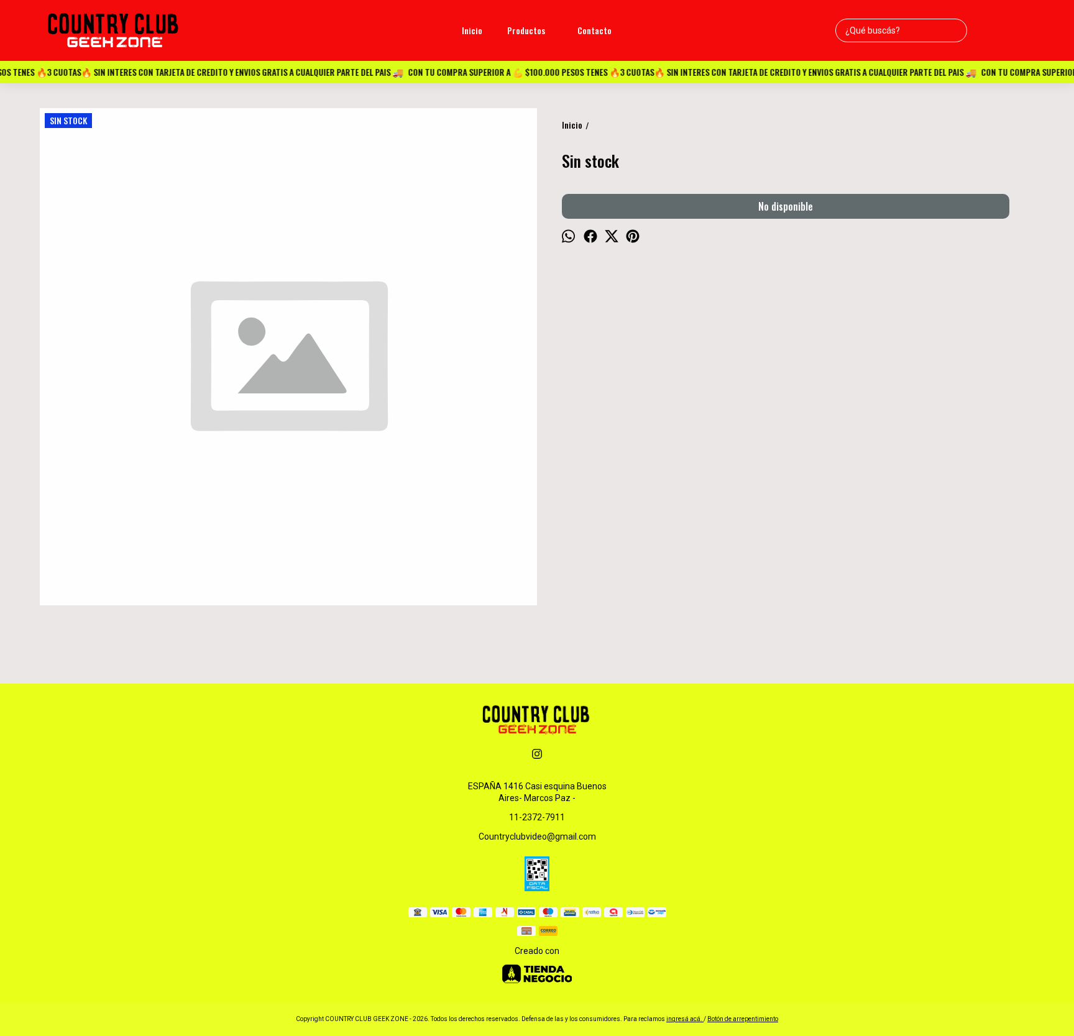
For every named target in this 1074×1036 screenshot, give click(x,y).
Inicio (472, 30)
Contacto (594, 30)
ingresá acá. (685, 1018)
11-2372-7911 (537, 817)
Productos (526, 30)
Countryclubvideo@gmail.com (537, 836)
